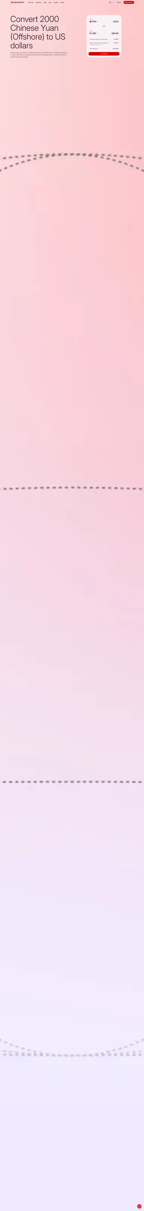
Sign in (119, 2)
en (110, 2)
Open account (129, 2)
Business (38, 2)
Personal (30, 2)
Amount (91, 19)
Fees (50, 2)
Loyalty (56, 2)
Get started (104, 54)
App (45, 2)
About (62, 2)
